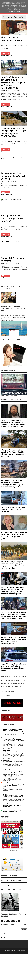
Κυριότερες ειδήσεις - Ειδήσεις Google (12, 771)
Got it (18, 11)
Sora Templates (11, 950)
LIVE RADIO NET (7, 750)
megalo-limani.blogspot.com (10, 782)
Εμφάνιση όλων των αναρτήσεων (14, 17)
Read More (6, 53)
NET (4, 42)
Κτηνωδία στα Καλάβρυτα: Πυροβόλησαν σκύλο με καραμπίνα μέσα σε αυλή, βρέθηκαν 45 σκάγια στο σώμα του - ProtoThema (13, 774)
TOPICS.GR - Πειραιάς (8, 738)
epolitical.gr (6, 794)
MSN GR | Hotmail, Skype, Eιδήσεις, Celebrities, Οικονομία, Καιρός (12, 810)
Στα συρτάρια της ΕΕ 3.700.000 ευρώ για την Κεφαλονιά (12, 218)
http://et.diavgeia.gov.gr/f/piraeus (10, 885)
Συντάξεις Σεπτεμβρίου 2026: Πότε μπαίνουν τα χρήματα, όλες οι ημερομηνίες (13, 509)
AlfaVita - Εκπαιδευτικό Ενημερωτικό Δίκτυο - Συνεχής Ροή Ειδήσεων (12, 730)
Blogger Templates (21, 950)
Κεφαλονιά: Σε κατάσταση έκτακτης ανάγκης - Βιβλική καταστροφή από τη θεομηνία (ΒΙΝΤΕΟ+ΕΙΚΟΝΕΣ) (13, 82)
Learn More (12, 11)
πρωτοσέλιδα (10, 850)
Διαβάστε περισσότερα (6, 55)
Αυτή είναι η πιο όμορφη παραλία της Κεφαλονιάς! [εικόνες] (13, 176)
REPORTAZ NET (6, 760)
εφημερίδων (16, 850)
